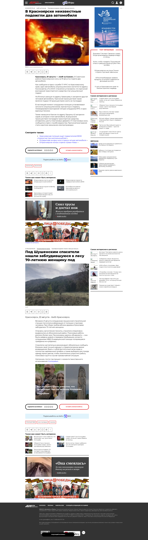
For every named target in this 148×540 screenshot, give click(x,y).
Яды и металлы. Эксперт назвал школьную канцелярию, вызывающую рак (109, 113)
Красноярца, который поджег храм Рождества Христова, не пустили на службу (43, 194)
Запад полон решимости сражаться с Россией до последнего (110, 144)
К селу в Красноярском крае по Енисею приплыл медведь (106, 87)
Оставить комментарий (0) (74, 150)
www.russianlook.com (36, 67)
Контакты (42, 505)
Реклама (50, 505)
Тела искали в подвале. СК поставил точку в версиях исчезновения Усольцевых (42, 451)
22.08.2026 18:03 (30, 248)
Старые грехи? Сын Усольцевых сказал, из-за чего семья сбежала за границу (110, 100)
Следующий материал (58, 534)
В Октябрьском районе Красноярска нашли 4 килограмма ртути (73, 188)
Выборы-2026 (60, 505)
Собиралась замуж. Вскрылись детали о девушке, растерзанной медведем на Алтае (109, 260)
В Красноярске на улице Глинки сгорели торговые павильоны (107, 71)
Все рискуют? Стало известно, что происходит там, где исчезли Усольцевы (59, 387)
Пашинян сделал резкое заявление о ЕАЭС (110, 171)
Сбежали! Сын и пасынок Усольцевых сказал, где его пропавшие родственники (111, 106)
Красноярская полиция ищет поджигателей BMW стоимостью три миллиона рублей (59, 137)
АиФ (26, 307)
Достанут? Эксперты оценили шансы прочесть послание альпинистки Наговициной (111, 253)
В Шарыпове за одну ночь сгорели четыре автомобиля (63, 140)
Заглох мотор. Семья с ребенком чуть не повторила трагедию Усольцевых (76, 444)
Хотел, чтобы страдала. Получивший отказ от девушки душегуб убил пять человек (106, 63)
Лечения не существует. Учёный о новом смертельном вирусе (109, 286)
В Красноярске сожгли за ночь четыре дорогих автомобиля (43, 181)
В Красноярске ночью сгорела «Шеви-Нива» (58, 142)
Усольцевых (53, 361)
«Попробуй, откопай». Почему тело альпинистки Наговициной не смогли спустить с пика (110, 273)
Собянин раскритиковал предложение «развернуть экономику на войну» (107, 165)
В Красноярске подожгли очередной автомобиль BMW (75, 181)
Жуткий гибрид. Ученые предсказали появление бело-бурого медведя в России (111, 120)
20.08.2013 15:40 (30, 8)
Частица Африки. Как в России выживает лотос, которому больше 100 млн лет (110, 280)
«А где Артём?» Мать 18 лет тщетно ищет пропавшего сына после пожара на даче (110, 133)
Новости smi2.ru (32, 243)
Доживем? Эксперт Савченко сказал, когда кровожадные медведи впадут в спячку (106, 55)
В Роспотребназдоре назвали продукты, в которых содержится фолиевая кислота (106, 79)
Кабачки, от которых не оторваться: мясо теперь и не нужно (110, 151)
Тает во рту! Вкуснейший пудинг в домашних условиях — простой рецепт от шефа (110, 126)
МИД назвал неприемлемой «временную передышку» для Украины (108, 158)
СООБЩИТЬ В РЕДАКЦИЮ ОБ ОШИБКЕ (77, 505)
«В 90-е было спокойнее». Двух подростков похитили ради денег (109, 266)
